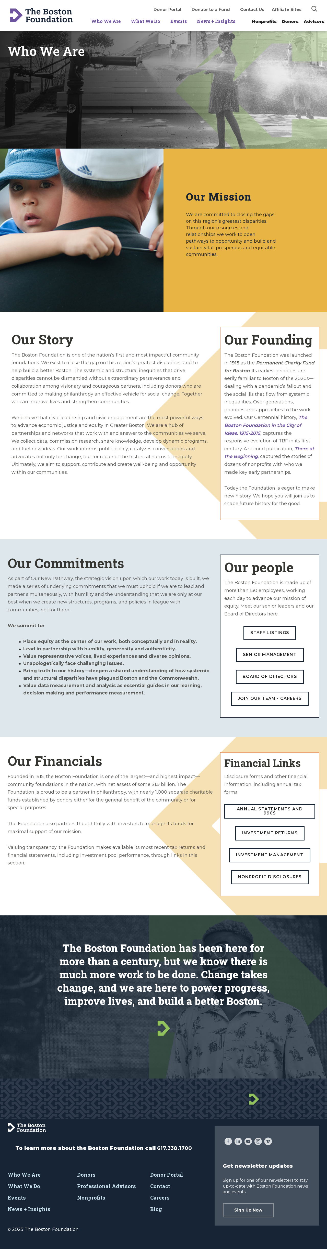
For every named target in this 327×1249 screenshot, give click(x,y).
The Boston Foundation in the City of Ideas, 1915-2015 (265, 425)
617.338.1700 (174, 1148)
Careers (160, 1197)
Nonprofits (264, 21)
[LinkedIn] (238, 1142)
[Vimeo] (268, 1142)
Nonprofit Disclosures (270, 876)
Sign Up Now (248, 1210)
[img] (314, 9)
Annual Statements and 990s (270, 811)
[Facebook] (228, 1142)
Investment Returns (270, 833)
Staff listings (269, 632)
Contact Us (252, 9)
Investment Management (270, 854)
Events (178, 21)
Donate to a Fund (211, 9)
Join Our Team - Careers (270, 698)
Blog (156, 1209)
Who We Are (106, 21)
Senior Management (270, 654)
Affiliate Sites (286, 9)
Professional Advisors (106, 1186)
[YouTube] (248, 1142)
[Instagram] (258, 1142)
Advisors (314, 21)
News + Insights (216, 21)
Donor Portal (167, 9)
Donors (290, 21)
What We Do (145, 21)
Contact (160, 1186)
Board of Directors (270, 676)
